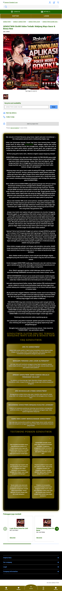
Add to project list (32, 124)
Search (5, 7)
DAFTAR (15, 16)
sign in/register (14, 128)
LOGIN (46, 16)
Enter (53, 107)
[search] (31, 7)
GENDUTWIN (29, 144)
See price (12, 537)
